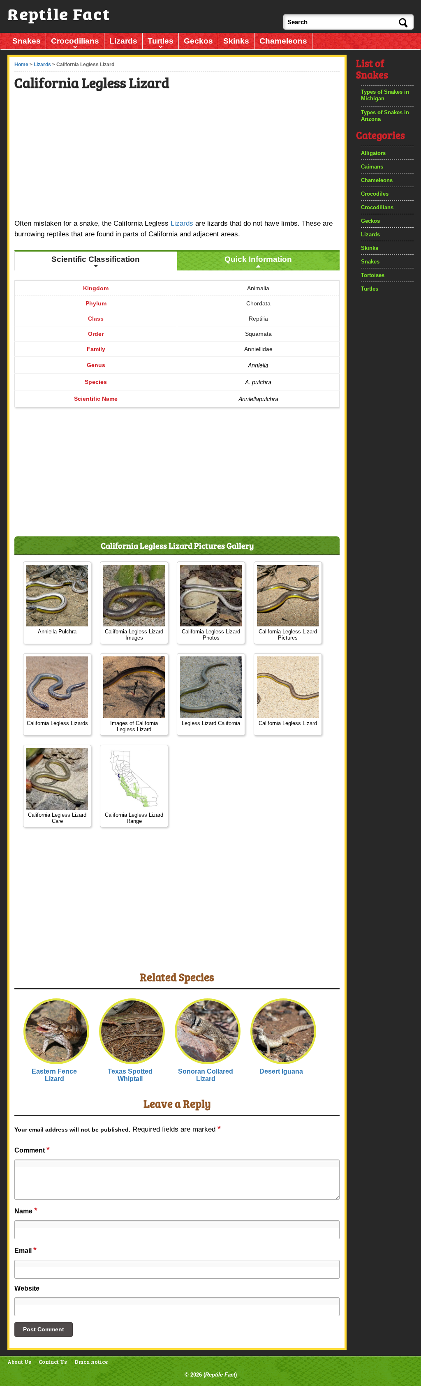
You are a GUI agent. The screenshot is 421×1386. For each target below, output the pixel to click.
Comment (32, 1149)
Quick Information (258, 259)
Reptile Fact (220, 1375)
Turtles (160, 41)
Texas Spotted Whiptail (130, 1075)
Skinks (236, 41)
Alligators (373, 153)
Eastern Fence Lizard (54, 1075)
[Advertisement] (177, 155)
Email (25, 1249)
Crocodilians (75, 41)
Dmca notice (91, 1361)
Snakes (26, 41)
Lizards (123, 41)
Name (25, 1210)
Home (21, 64)
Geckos (198, 41)
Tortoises (372, 275)
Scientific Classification (95, 259)
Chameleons (283, 41)
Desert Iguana (281, 1071)
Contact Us (53, 1361)
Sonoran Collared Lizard (205, 1075)
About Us (19, 1361)
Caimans (372, 167)
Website (26, 1288)
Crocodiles (375, 194)
